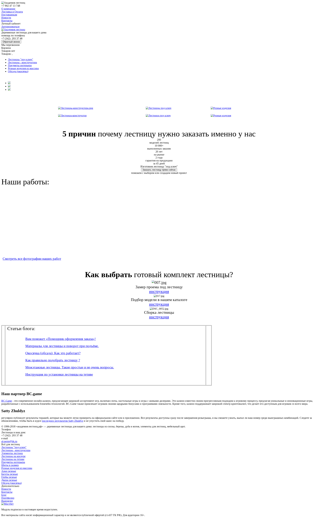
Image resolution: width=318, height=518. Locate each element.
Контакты (6, 20)
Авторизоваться (10, 26)
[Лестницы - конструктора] (75, 107)
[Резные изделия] (221, 107)
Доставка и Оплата (12, 11)
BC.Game (6, 400)
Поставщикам (9, 14)
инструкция (159, 291)
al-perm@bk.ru (9, 441)
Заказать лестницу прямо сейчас (159, 170)
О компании (8, 8)
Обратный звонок (11, 42)
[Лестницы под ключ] (158, 107)
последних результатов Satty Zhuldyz (62, 420)
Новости (6, 17)
